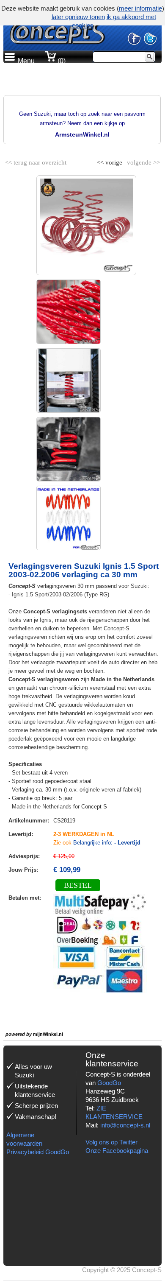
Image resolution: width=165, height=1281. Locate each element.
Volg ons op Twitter (111, 1142)
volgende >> (142, 160)
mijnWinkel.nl (48, 1034)
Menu (26, 60)
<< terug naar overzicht (35, 160)
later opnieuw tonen (78, 16)
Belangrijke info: (106, 842)
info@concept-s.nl (125, 1125)
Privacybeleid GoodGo (37, 1151)
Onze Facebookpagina (116, 1150)
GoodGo (109, 1082)
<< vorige (110, 160)
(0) (61, 60)
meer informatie (140, 8)
